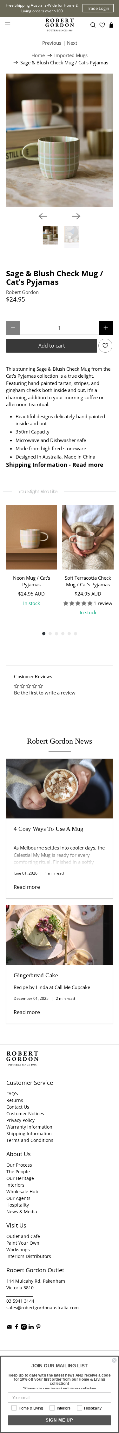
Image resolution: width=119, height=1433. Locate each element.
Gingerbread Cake (36, 975)
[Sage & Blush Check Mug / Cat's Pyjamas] (59, 140)
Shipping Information (29, 1133)
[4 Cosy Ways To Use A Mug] (59, 788)
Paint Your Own (22, 1243)
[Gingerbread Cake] (59, 935)
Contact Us (17, 1107)
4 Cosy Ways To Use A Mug (48, 828)
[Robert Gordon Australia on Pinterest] (38, 1328)
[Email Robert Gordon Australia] (9, 1328)
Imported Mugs (71, 55)
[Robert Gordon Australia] (59, 24)
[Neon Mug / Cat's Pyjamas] (31, 537)
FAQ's (12, 1094)
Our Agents (18, 1198)
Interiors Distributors (28, 1256)
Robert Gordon (22, 292)
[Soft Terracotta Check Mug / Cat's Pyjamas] (88, 537)
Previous (51, 43)
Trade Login (98, 8)
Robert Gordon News (59, 741)
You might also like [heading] (37, 491)
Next (72, 43)
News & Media (21, 1211)
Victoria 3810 (20, 1288)
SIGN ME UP (59, 1420)
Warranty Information (29, 1127)
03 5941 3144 (20, 1301)
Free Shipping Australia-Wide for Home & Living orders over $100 (42, 8)
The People (18, 1172)
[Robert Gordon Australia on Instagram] (24, 1328)
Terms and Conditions (29, 1140)
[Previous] (43, 216)
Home (38, 55)
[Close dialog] (114, 1360)
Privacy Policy (20, 1120)
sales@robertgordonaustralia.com (42, 1308)
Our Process (19, 1165)
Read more (27, 886)
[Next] (76, 216)
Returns (14, 1100)
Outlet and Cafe (23, 1236)
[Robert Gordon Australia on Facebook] (16, 1328)
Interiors (15, 1185)
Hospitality (17, 1205)
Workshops (18, 1250)
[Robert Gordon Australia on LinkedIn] (31, 1328)
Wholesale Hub (22, 1192)
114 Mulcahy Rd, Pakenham (35, 1281)
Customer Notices (25, 1114)
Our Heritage (20, 1178)
